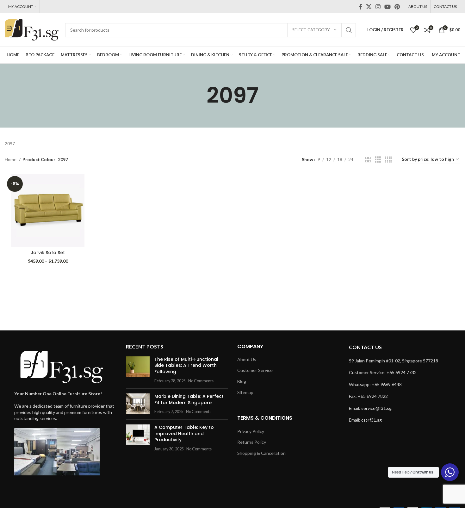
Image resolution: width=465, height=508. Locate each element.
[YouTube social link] (387, 6)
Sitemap (245, 392)
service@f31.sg (376, 408)
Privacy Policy (250, 431)
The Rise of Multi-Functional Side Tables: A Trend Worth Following (186, 365)
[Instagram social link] (378, 6)
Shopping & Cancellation (261, 453)
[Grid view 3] (378, 160)
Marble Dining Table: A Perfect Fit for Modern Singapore (189, 399)
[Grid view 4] (388, 160)
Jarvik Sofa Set (48, 252)
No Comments (201, 381)
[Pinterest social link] (397, 6)
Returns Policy (251, 442)
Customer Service (255, 370)
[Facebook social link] (360, 6)
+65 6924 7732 (402, 372)
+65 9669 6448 (387, 384)
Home (11, 159)
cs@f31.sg (371, 420)
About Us (246, 359)
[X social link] (369, 6)
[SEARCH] (349, 30)
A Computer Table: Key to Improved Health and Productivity (184, 433)
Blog (241, 381)
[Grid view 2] (368, 160)
